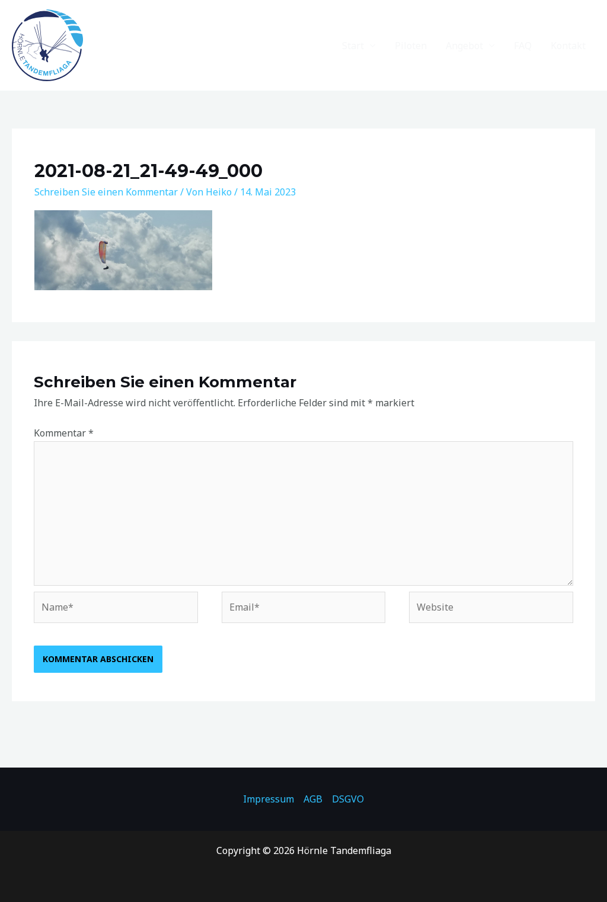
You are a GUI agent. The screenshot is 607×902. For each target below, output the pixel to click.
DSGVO (348, 798)
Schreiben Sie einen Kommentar (106, 191)
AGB (313, 798)
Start (353, 45)
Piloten (411, 45)
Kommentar (64, 432)
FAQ (523, 45)
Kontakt (568, 45)
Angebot (464, 45)
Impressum (268, 798)
